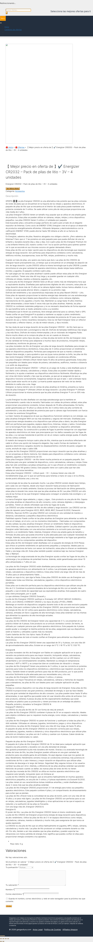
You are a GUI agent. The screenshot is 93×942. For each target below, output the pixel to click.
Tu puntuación (12, 867)
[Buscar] (6, 13)
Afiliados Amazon (70, 929)
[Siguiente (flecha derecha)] (3, 941)
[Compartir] (6, 938)
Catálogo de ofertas (13, 29)
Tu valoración (12, 885)
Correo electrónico (14, 894)
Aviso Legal (38, 929)
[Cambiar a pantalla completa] (3, 938)
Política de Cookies (52, 929)
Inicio (7, 27)
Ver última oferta (13, 188)
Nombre (10, 889)
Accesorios (20, 191)
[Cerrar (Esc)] (8, 938)
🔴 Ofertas (19, 147)
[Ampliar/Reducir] (1, 938)
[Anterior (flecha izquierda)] (1, 941)
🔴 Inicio (9, 147)
